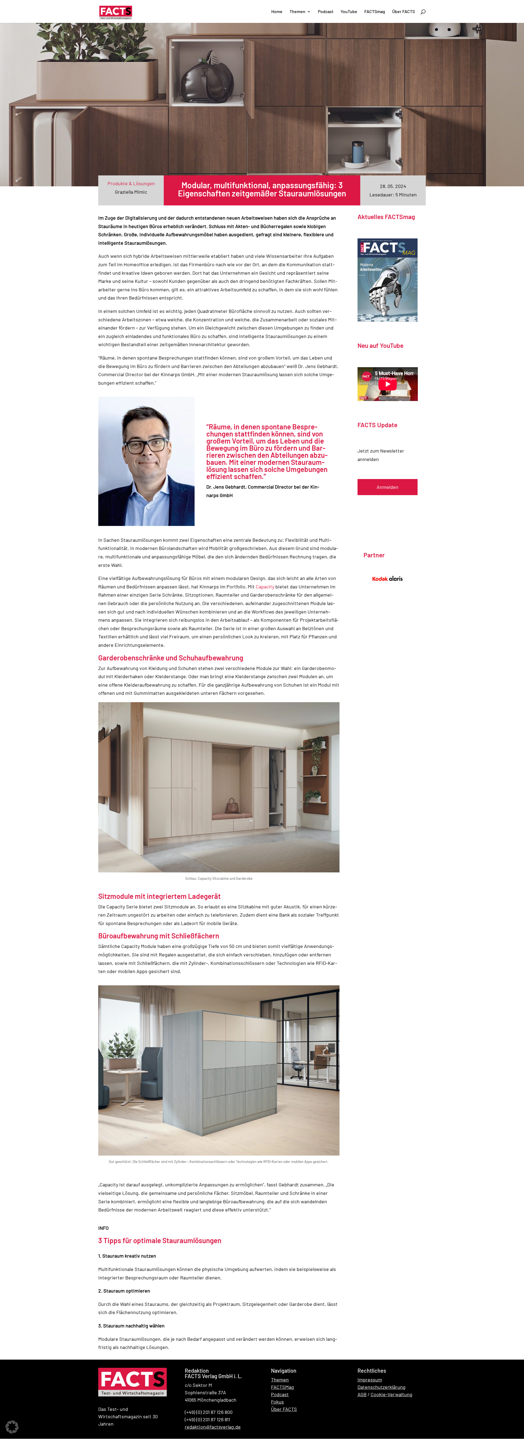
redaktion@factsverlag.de (213, 1427)
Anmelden (387, 487)
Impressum (370, 1380)
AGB (362, 1394)
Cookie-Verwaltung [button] (391, 1394)
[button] (12, 1427)
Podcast (280, 1394)
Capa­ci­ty (265, 587)
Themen (280, 1380)
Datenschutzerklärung (382, 1387)
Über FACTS (284, 1409)
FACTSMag (282, 1387)
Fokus (277, 1402)
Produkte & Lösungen (131, 183)
